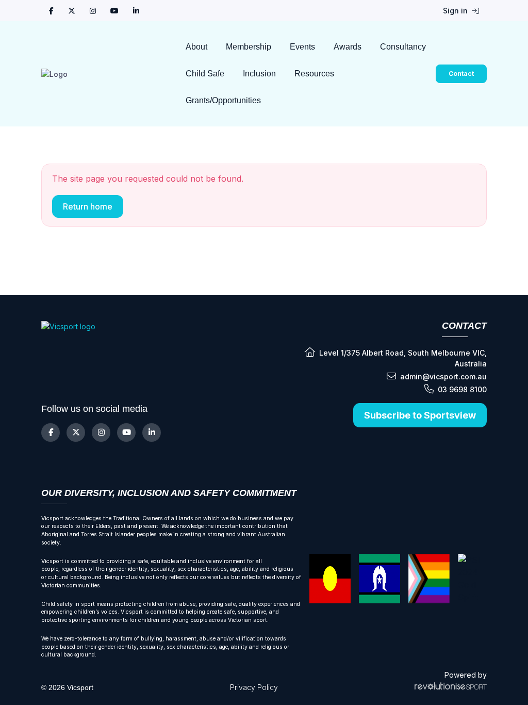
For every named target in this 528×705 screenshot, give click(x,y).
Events (302, 46)
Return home (87, 206)
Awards (347, 46)
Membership (248, 46)
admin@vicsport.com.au (443, 376)
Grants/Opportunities (223, 100)
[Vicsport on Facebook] (51, 10)
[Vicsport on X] (71, 10)
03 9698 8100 (462, 389)
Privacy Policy (254, 687)
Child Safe (205, 73)
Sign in (456, 10)
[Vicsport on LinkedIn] (136, 10)
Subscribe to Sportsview (420, 415)
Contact (461, 73)
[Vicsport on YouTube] (114, 10)
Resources (314, 73)
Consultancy (403, 46)
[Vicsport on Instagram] (93, 10)
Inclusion (259, 73)
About (196, 46)
